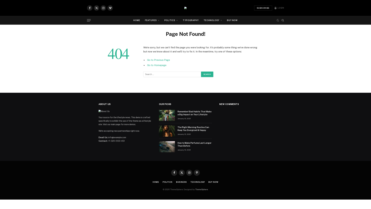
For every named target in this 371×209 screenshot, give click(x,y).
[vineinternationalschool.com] (185, 8)
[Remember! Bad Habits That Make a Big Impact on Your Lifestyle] (167, 115)
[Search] (282, 20)
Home (136, 20)
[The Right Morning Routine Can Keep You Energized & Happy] (167, 131)
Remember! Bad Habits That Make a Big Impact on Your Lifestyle (194, 113)
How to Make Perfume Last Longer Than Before (194, 144)
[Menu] (89, 20)
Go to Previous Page (158, 59)
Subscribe (263, 8)
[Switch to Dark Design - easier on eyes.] (278, 20)
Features (151, 20)
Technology (211, 20)
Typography (191, 20)
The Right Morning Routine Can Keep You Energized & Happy (193, 128)
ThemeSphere (201, 189)
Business (181, 182)
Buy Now (232, 20)
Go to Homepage (156, 65)
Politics (169, 20)
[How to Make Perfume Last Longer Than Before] (167, 146)
